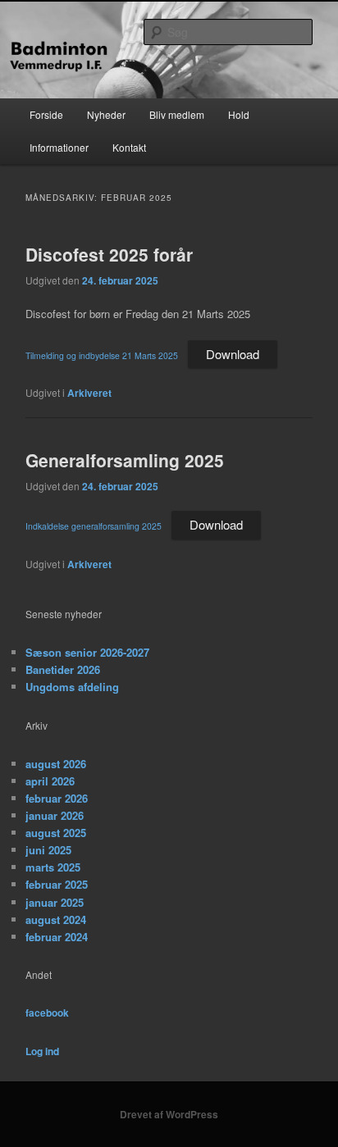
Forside (46, 114)
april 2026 (50, 781)
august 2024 (55, 919)
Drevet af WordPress (169, 1114)
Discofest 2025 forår (109, 254)
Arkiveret (89, 392)
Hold (238, 114)
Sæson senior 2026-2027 (87, 652)
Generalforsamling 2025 (124, 460)
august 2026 (55, 763)
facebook (47, 1012)
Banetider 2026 (62, 669)
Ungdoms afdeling (72, 686)
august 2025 (55, 832)
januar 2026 (54, 815)
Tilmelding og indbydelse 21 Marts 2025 (101, 355)
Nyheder (106, 114)
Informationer (59, 147)
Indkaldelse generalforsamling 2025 (93, 526)
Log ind (42, 1051)
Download (232, 353)
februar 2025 (56, 884)
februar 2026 (56, 798)
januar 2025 (54, 902)
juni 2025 (48, 850)
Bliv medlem (176, 114)
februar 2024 (56, 936)
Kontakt (129, 147)
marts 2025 (52, 867)
